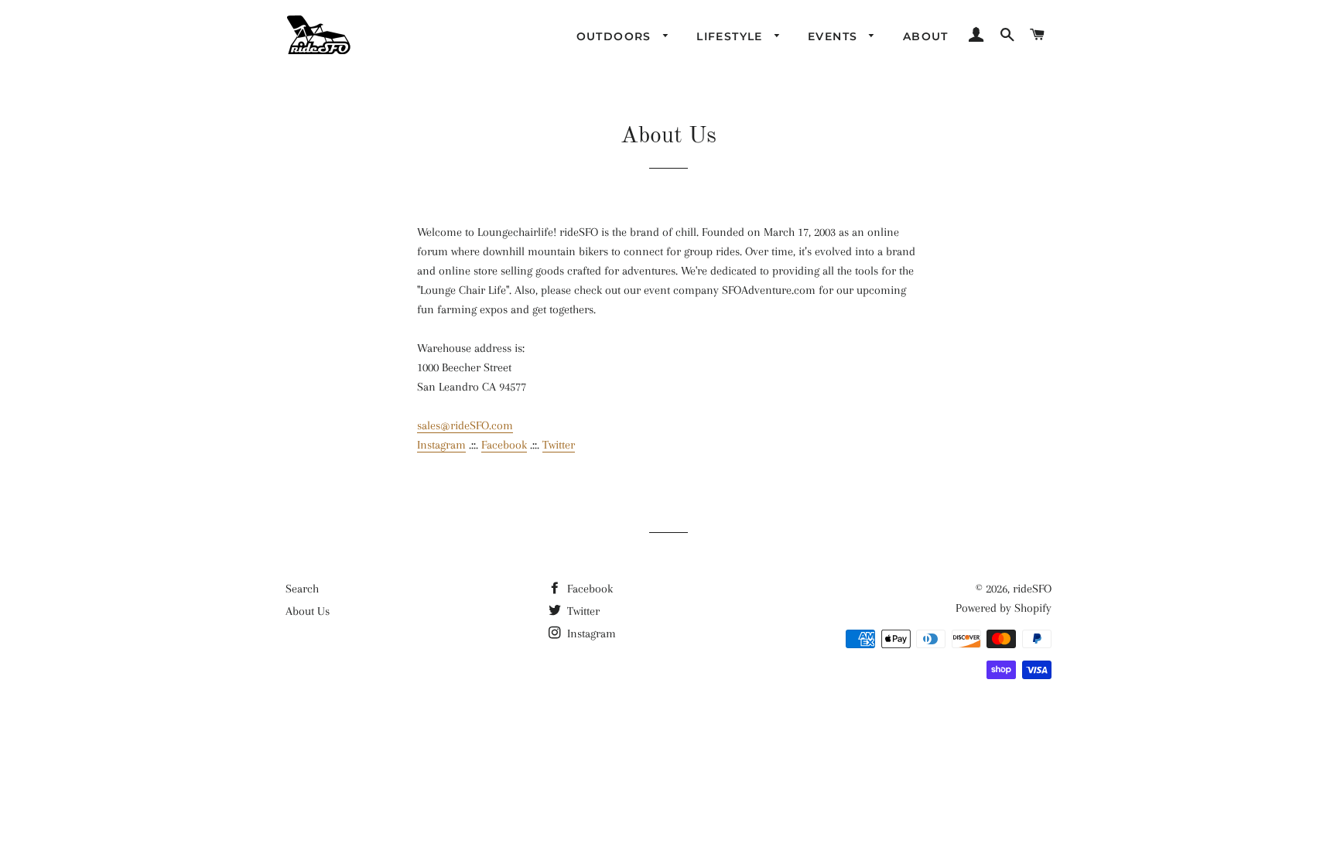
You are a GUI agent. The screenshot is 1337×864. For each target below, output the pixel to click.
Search (302, 589)
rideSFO (1032, 589)
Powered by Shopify (1003, 608)
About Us (308, 611)
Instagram (441, 445)
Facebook (504, 445)
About (926, 36)
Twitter (558, 445)
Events (835, 36)
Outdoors (616, 36)
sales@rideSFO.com (465, 425)
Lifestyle (731, 36)
